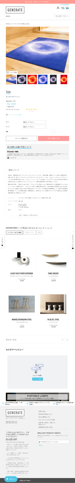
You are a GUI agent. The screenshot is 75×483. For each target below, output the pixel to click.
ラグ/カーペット (36, 198)
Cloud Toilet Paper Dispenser (21, 273)
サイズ (7, 126)
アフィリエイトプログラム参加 (46, 419)
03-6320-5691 (11, 439)
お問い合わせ (42, 411)
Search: (67, 16)
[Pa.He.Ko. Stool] (53, 304)
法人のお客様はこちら (44, 417)
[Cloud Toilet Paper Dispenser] (21, 258)
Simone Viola (54, 325)
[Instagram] (16, 422)
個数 (7, 131)
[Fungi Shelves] (53, 258)
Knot (22, 325)
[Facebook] (10, 422)
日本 (50, 198)
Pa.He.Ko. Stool (53, 319)
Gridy (54, 279)
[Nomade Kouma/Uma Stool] (22, 304)
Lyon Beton (22, 279)
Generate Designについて (45, 414)
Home (7, 24)
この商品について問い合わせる (29, 215)
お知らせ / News (25, 480)
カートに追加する (21, 138)
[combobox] (62, 16)
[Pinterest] (13, 422)
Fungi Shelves (53, 273)
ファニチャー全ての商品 (18, 24)
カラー (7, 122)
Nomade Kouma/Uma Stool (22, 319)
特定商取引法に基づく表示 (45, 427)
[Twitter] (7, 422)
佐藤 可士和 (11, 106)
